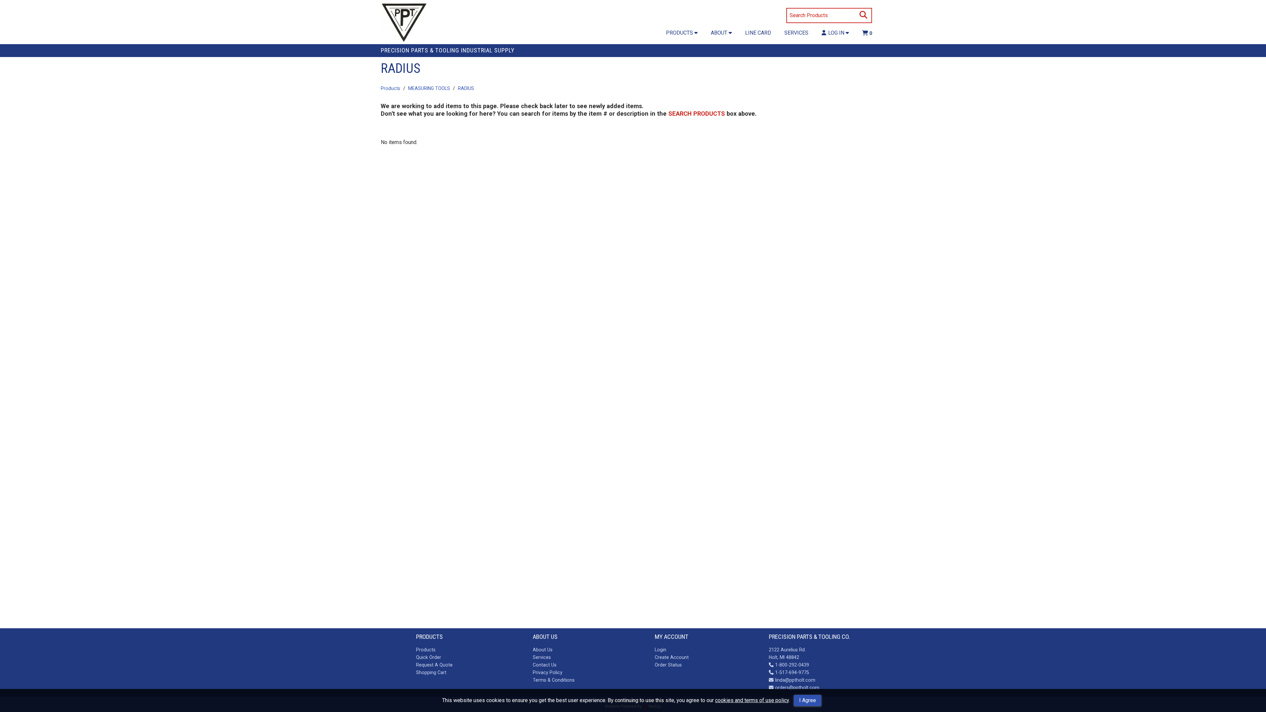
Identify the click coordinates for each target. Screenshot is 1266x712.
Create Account (672, 657)
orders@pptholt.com (797, 687)
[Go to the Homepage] (404, 23)
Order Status (668, 665)
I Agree (807, 700)
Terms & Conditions (554, 680)
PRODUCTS (680, 33)
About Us (543, 649)
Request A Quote (434, 665)
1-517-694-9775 (792, 672)
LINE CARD (758, 33)
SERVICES (796, 33)
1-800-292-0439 (792, 665)
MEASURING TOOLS (429, 88)
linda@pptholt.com (795, 680)
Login (660, 649)
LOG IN (837, 33)
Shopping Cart (431, 672)
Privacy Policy (547, 672)
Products (390, 88)
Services (542, 657)
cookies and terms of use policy (752, 700)
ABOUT (720, 33)
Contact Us (545, 665)
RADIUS (466, 88)
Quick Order (428, 657)
